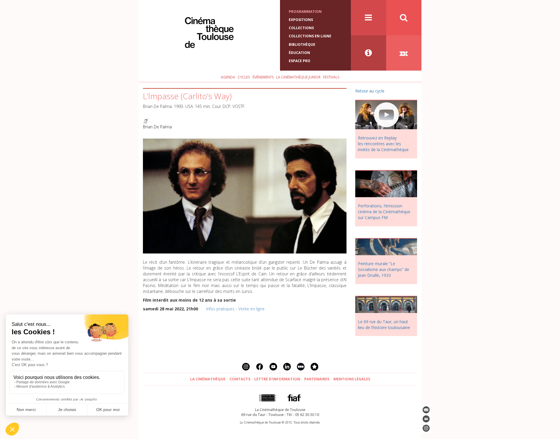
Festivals (331, 77)
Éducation (299, 52)
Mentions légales (351, 379)
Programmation (305, 11)
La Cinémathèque (207, 379)
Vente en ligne (251, 309)
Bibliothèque (302, 44)
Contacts (240, 379)
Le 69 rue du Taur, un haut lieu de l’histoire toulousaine (384, 324)
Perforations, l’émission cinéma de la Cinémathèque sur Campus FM (384, 211)
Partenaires (316, 379)
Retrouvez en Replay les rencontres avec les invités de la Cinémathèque (383, 143)
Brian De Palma (157, 127)
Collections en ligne (310, 36)
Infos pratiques (220, 309)
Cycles (244, 77)
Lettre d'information (277, 379)
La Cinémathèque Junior (298, 77)
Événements (263, 77)
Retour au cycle (369, 91)
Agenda (228, 77)
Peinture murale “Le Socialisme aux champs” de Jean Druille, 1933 (383, 269)
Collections (301, 27)
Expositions (301, 19)
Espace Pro (299, 60)
